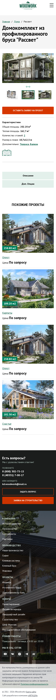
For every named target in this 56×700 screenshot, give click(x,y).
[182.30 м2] (28, 399)
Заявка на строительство (28, 500)
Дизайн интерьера (11, 609)
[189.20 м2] (28, 288)
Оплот (6, 257)
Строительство (10, 619)
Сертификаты (9, 533)
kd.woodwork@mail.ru (14, 484)
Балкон (34, 144)
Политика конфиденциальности (34, 684)
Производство (9, 528)
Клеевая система (11, 560)
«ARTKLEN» (33, 695)
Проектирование (11, 604)
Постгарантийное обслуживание (19, 629)
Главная (6, 21)
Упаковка (7, 570)
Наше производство (12, 550)
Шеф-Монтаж (9, 624)
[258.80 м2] (28, 232)
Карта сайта (31, 692)
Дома (17, 21)
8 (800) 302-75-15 (13, 471)
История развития (11, 523)
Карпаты (7, 313)
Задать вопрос (28, 491)
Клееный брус (9, 565)
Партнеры (7, 538)
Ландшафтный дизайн (13, 614)
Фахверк (6, 582)
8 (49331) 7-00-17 (13, 475)
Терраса (24, 144)
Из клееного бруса (11, 587)
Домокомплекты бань (13, 592)
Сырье (5, 555)
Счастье (6, 423)
